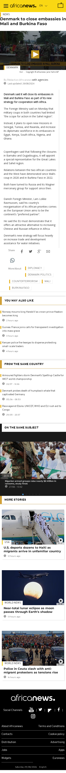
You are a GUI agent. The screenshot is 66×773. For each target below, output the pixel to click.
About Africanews (12, 726)
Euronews (59, 758)
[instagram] (33, 716)
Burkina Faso (20, 288)
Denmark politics (39, 274)
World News (13, 602)
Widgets (6, 758)
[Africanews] (23, 6)
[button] (35, 54)
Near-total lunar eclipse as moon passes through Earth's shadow (29, 610)
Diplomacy (35, 268)
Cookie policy (56, 734)
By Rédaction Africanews (18, 80)
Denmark (12, 67)
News (6, 14)
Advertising (57, 742)
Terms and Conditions (51, 726)
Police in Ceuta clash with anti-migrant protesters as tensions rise (31, 670)
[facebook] (59, 710)
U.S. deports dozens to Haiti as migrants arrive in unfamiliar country (32, 549)
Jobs (4, 750)
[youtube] (32, 710)
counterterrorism (25, 281)
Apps (61, 750)
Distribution (8, 742)
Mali (47, 281)
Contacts (6, 734)
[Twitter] (41, 710)
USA (7, 542)
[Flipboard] (50, 710)
